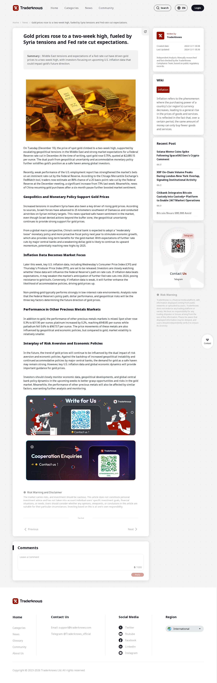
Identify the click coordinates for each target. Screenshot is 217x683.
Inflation (163, 89)
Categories (72, 8)
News (88, 8)
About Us (18, 653)
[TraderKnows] (28, 8)
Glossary (18, 640)
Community (106, 8)
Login (198, 7)
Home (54, 8)
